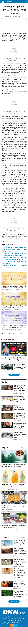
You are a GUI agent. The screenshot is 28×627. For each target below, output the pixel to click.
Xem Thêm (14, 374)
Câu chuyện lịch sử (17, 439)
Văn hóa (15, 597)
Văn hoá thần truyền (17, 556)
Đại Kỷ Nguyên (9, 618)
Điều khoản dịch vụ (15, 622)
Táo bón (4, 336)
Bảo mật (3, 623)
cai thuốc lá (14, 333)
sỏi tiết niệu (21, 333)
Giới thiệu (3, 622)
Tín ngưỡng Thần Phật (6, 489)
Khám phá (15, 429)
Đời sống (3, 509)
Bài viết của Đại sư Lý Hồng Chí (7, 289)
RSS (8, 622)
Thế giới (15, 420)
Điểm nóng (15, 393)
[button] (25, 374)
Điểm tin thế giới (16, 403)
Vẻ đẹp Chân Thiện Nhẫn (6, 529)
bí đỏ (9, 333)
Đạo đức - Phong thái (5, 468)
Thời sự (15, 410)
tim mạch (9, 336)
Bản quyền (9, 623)
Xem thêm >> (24, 382)
